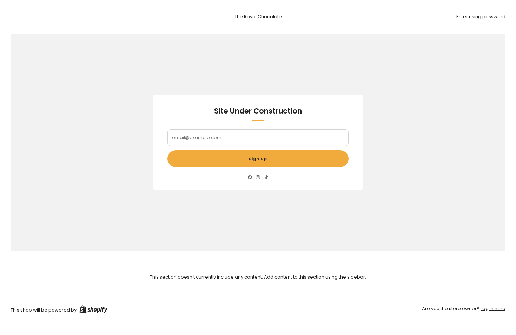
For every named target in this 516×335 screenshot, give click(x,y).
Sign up (258, 159)
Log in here (493, 308)
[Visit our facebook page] (250, 177)
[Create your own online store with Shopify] (93, 310)
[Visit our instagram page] (258, 177)
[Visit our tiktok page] (266, 177)
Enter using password (480, 16)
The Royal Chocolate (258, 16)
